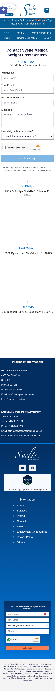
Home (7, 33)
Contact (47, 38)
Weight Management (41, 33)
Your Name (7, 72)
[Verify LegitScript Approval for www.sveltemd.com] (27, 484)
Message (6, 109)
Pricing (6, 38)
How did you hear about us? (17, 131)
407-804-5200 (27, 62)
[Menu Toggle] (46, 10)
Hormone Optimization (26, 38)
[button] (3, 10)
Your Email (7, 85)
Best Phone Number (13, 97)
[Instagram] (32, 468)
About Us (21, 33)
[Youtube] (22, 468)
